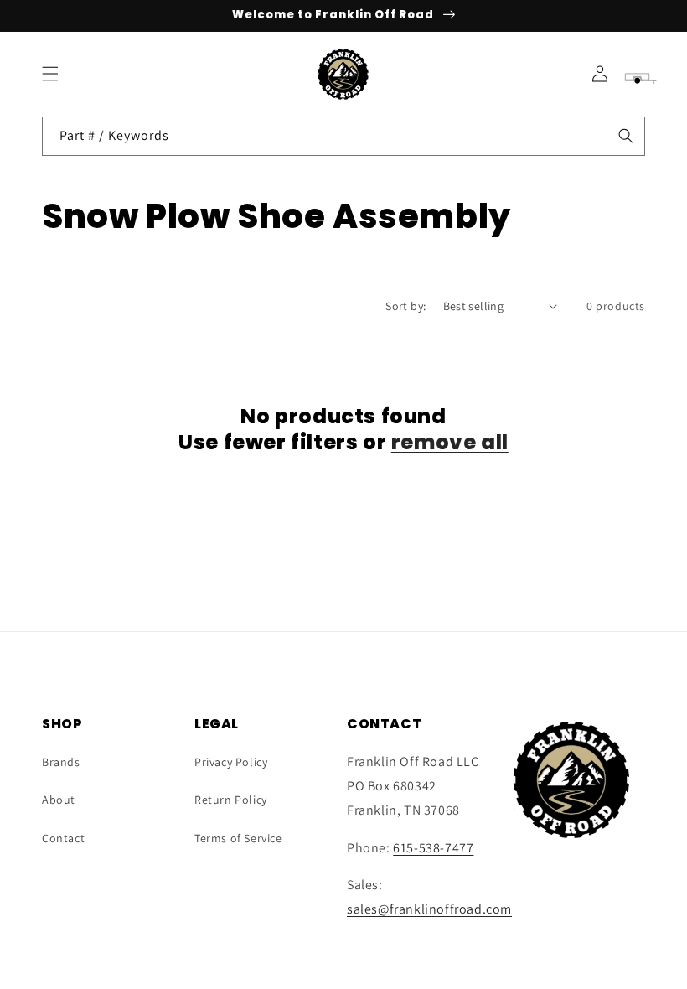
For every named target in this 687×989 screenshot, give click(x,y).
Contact (63, 838)
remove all (450, 442)
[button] (50, 73)
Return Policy (230, 799)
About (58, 799)
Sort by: (405, 305)
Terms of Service (238, 838)
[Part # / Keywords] (625, 135)
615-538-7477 (433, 848)
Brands (61, 761)
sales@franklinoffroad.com (429, 909)
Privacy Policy (230, 761)
